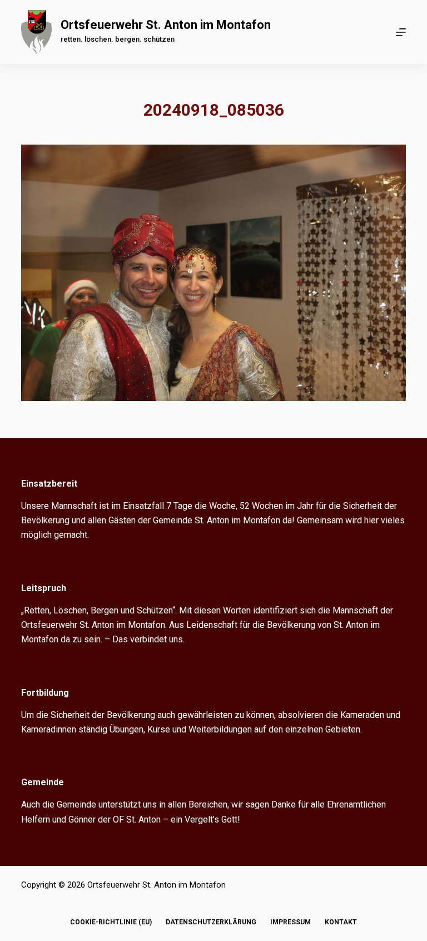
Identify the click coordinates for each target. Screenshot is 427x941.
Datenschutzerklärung (211, 922)
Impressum (290, 922)
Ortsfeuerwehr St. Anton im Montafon (166, 25)
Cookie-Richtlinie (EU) (111, 922)
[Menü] (401, 32)
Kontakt (341, 922)
